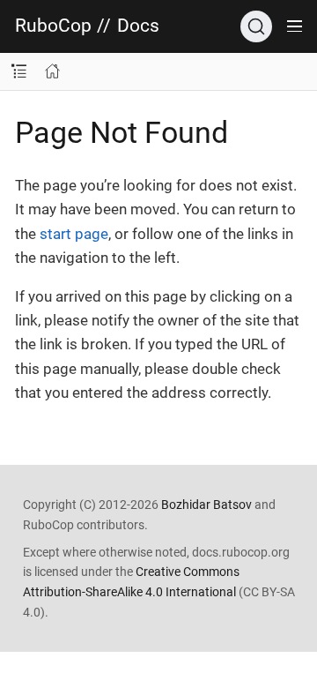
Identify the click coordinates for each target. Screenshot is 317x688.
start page (74, 234)
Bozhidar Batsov (206, 504)
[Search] (256, 26)
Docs (138, 26)
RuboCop (53, 26)
